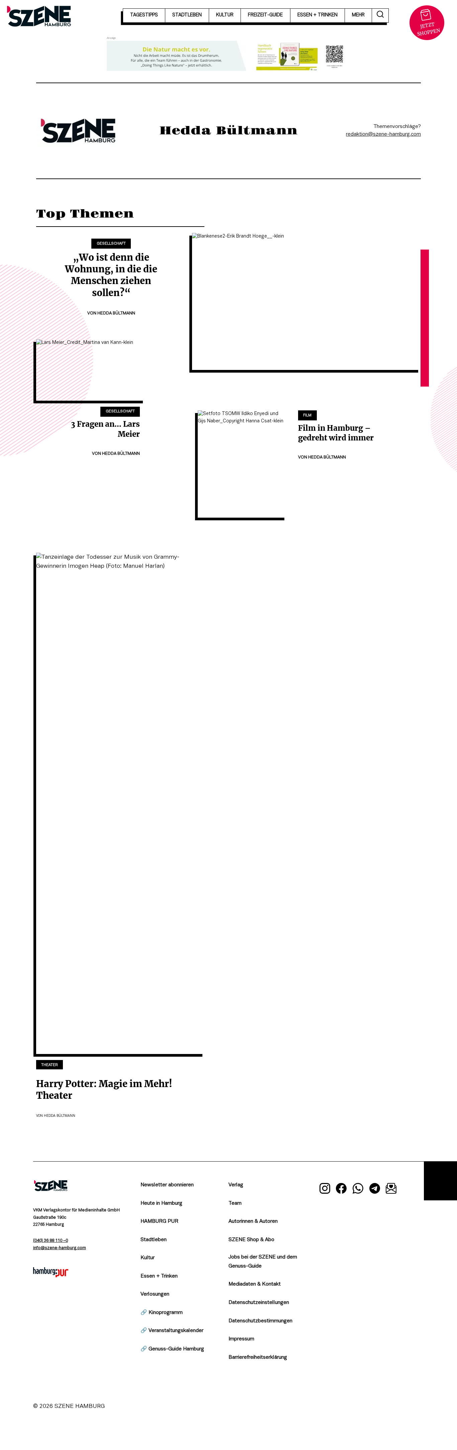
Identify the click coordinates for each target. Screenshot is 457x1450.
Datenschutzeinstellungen (259, 1302)
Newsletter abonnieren (167, 1185)
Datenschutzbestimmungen (260, 1321)
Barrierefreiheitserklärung (258, 1357)
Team (235, 1203)
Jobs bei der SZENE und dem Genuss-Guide (263, 1262)
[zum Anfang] (440, 1181)
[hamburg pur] (51, 1275)
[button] (380, 15)
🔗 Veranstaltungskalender (172, 1330)
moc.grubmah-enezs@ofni (59, 1248)
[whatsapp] (358, 1189)
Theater (49, 1065)
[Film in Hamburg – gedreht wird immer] (242, 463)
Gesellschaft (111, 243)
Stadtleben (154, 1239)
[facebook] (341, 1189)
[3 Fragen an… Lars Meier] (91, 370)
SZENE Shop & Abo (251, 1239)
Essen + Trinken (159, 1276)
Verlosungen (155, 1294)
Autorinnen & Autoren (253, 1221)
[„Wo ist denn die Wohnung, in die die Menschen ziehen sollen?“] (306, 301)
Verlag (236, 1185)
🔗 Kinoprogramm (162, 1312)
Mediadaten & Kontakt (255, 1284)
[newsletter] (391, 1189)
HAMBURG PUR (159, 1221)
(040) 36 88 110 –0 (50, 1241)
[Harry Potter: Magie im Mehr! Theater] (120, 803)
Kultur (148, 1258)
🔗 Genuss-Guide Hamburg (172, 1349)
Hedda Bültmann (116, 313)
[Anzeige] (228, 56)
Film (307, 415)
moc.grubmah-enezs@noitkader (383, 134)
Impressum (241, 1339)
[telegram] (374, 1189)
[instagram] (324, 1189)
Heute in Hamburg (161, 1203)
